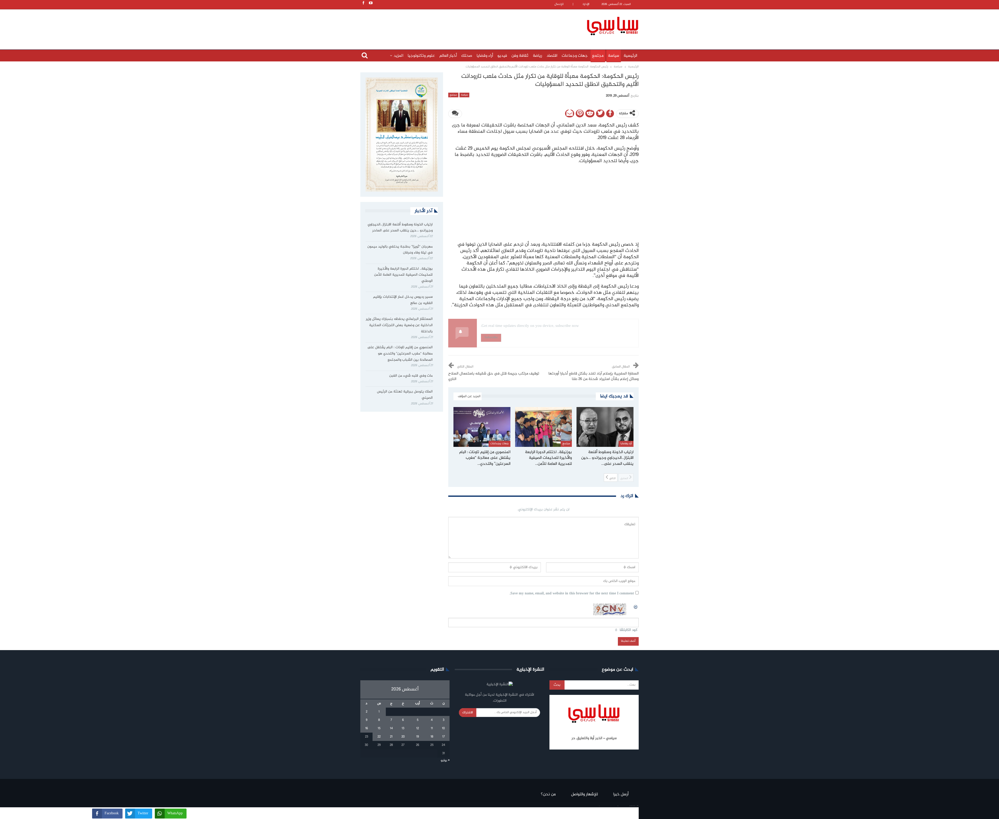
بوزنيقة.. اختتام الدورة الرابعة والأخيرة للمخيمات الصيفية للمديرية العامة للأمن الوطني (403, 275)
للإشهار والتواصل (584, 794)
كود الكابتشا (628, 630)
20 (403, 737)
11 (432, 728)
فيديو (502, 55)
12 (417, 728)
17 (443, 737)
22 (379, 737)
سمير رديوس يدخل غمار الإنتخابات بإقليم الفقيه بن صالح (403, 300)
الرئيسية (630, 55)
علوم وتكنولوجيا (421, 55)
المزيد (398, 55)
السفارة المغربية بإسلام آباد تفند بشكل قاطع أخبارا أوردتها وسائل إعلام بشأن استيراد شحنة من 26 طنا (593, 376)
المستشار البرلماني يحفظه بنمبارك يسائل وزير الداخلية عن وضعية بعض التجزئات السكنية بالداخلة (399, 325)
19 (417, 737)
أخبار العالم (448, 55)
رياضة (537, 55)
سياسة (613, 55)
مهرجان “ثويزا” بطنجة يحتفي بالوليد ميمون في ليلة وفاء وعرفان (400, 250)
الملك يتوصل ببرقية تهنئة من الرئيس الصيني (405, 395)
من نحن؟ (548, 794)
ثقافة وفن (519, 55)
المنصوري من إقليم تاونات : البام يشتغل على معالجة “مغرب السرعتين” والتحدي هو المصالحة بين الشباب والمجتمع (400, 353)
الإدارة (586, 4)
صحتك (466, 55)
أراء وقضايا (485, 55)
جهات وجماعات (575, 55)
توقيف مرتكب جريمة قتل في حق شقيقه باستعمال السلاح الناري (493, 376)
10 (443, 728)
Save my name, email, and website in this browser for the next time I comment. (572, 594)
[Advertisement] (465, 25)
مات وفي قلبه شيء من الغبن (410, 376)
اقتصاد (552, 55)
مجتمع (598, 55)
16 (366, 728)
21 (391, 737)
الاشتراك (467, 712)
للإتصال (558, 4)
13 (403, 728)
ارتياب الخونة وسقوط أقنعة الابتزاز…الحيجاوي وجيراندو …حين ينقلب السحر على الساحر (400, 227)
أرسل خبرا (621, 794)
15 (379, 728)
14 (391, 728)
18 (432, 737)
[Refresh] (636, 606)
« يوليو (445, 760)
